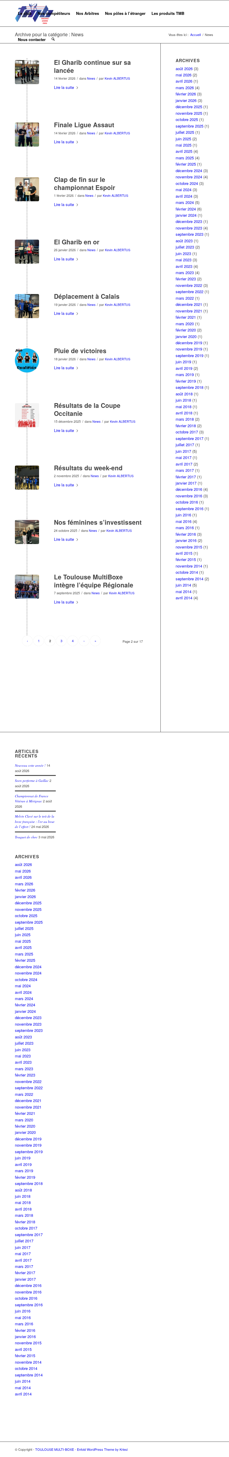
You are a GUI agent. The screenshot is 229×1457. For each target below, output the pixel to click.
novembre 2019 (189, 349)
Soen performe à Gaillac (32, 780)
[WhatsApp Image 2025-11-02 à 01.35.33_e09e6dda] (27, 478)
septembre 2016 (189, 508)
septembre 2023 (189, 234)
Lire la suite (64, 87)
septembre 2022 (189, 291)
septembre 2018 (189, 387)
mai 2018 (183, 406)
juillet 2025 (185, 132)
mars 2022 (185, 298)
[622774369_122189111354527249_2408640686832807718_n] (27, 252)
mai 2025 (183, 145)
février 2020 (186, 330)
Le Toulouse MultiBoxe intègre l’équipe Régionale (93, 580)
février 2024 (186, 209)
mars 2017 (185, 470)
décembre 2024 (189, 170)
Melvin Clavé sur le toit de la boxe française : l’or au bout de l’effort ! (34, 821)
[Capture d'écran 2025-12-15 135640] (27, 415)
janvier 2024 (186, 215)
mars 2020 (185, 323)
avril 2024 (184, 196)
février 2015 (186, 559)
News (91, 78)
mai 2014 (183, 591)
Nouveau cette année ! (30, 765)
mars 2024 (185, 202)
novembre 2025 (189, 113)
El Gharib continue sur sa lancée (92, 66)
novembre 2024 (189, 177)
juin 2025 (183, 139)
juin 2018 (183, 400)
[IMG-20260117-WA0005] (27, 306)
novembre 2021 (189, 311)
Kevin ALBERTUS (117, 78)
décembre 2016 (189, 489)
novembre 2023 (189, 228)
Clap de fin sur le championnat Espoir (84, 183)
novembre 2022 (189, 285)
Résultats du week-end (88, 467)
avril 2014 (184, 598)
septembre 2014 (189, 578)
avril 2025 (184, 151)
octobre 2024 (187, 183)
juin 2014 (183, 585)
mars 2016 (185, 527)
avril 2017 (184, 464)
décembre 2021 (189, 304)
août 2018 (184, 394)
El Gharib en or (76, 241)
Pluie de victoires (80, 350)
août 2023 (184, 240)
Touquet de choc (26, 837)
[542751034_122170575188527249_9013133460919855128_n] (27, 587)
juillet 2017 (185, 444)
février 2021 (186, 317)
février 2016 (186, 534)
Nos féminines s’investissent (98, 522)
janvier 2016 (186, 540)
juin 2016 (183, 515)
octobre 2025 (187, 119)
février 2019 (186, 381)
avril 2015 (184, 553)
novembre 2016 (189, 496)
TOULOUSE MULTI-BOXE (54, 1449)
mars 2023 (185, 272)
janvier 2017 (186, 483)
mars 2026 (185, 87)
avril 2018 (184, 413)
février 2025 (186, 164)
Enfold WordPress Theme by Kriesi (102, 1449)
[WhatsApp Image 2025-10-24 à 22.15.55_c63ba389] (27, 532)
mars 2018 (185, 419)
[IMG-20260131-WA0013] (27, 189)
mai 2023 (183, 260)
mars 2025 (185, 158)
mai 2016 (183, 521)
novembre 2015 (189, 547)
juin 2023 (183, 253)
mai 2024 (183, 189)
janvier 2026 (186, 100)
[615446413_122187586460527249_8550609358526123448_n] (27, 360)
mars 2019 (185, 374)
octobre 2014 (187, 572)
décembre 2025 (189, 106)
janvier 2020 (186, 336)
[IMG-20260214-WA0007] (27, 72)
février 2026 (186, 94)
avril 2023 (184, 266)
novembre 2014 (189, 566)
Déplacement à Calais (87, 296)
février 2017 (186, 477)
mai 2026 (183, 75)
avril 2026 (184, 81)
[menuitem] (25, 13)
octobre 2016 (187, 502)
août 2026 (184, 68)
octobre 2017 (187, 432)
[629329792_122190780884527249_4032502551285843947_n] (27, 134)
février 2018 (186, 425)
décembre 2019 (189, 342)
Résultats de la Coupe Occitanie (87, 409)
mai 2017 (183, 457)
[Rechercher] (53, 39)
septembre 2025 (189, 126)
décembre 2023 (189, 221)
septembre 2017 (189, 438)
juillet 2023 (185, 247)
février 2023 (186, 279)
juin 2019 (183, 361)
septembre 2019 (189, 355)
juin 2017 (183, 451)
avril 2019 (184, 368)
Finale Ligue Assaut (84, 124)
